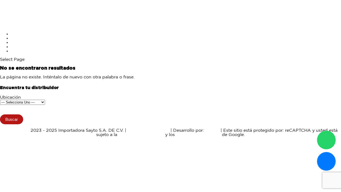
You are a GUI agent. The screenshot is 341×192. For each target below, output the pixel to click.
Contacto (20, 51)
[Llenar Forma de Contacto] (326, 161)
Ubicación (10, 97)
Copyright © (16, 131)
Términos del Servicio (198, 135)
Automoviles (24, 38)
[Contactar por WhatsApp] (326, 140)
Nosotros (20, 47)
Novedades (22, 43)
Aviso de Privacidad (148, 131)
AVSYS (212, 131)
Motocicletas (24, 34)
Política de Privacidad (141, 135)
